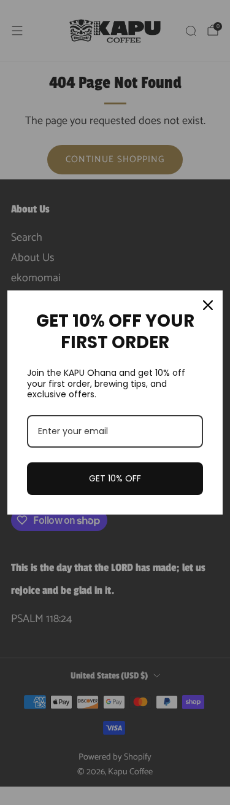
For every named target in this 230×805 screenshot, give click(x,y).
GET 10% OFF (115, 478)
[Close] (208, 305)
